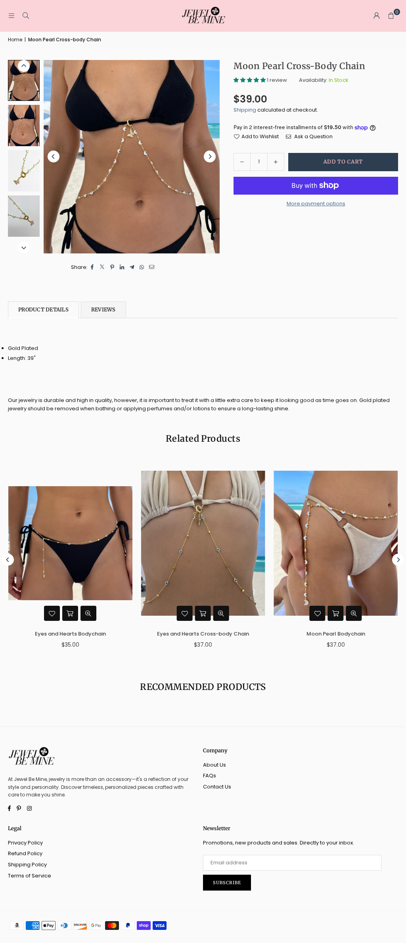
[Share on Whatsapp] (142, 267)
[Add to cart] (44, 613)
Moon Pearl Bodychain (309, 634)
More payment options (316, 203)
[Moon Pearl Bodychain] (309, 543)
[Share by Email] (152, 267)
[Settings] (377, 16)
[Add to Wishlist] (25, 613)
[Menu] (11, 15)
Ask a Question (313, 136)
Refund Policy (25, 853)
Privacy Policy (25, 842)
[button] (391, 16)
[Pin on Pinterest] (112, 267)
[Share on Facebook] (93, 267)
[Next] (210, 156)
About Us (214, 765)
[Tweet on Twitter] (102, 267)
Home (15, 39)
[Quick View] (62, 613)
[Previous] (53, 156)
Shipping (245, 110)
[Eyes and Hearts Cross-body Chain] (176, 543)
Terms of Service (29, 875)
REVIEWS (103, 309)
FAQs (209, 775)
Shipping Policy (27, 864)
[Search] (26, 15)
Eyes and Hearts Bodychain (43, 634)
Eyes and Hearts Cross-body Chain (176, 634)
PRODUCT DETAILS (43, 309)
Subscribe (227, 882)
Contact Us (217, 786)
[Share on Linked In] (122, 267)
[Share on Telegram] (132, 267)
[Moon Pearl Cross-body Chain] (23, 80)
